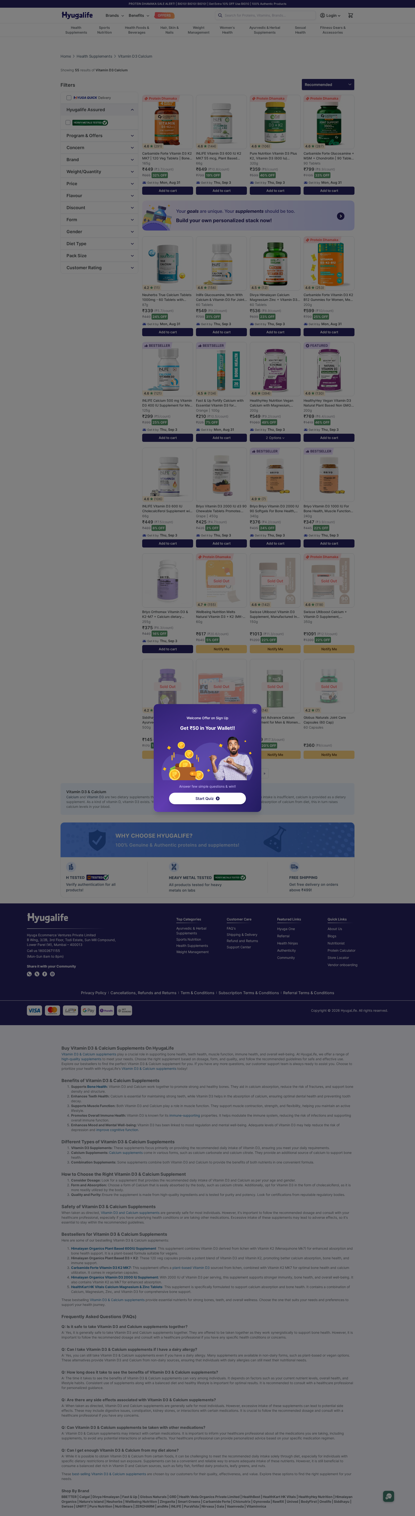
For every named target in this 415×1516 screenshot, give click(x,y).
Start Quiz (204, 798)
